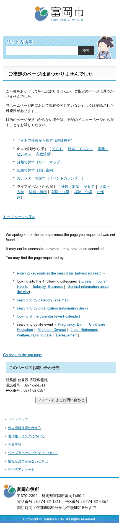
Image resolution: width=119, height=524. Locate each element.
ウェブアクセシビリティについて (33, 453)
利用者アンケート (21, 469)
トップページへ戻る (19, 217)
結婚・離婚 (38, 192)
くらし (57, 149)
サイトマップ (18, 419)
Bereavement (66, 335)
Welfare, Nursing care (34, 335)
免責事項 (14, 444)
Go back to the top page (22, 355)
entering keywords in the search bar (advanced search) (61, 273)
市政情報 (43, 154)
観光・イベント (80, 149)
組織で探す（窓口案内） (36, 170)
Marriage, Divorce (52, 330)
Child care (97, 324)
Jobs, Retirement (84, 330)
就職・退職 (60, 192)
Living (86, 281)
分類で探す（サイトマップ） (40, 162)
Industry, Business (48, 287)
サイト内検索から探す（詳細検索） (45, 140)
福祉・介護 (83, 192)
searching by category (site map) (43, 300)
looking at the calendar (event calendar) (48, 316)
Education (25, 330)
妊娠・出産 (70, 186)
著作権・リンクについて (26, 436)
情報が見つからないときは (28, 461)
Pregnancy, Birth (71, 324)
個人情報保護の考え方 (24, 428)
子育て (89, 186)
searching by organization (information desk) (52, 308)
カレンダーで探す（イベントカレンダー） (51, 178)
